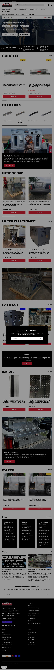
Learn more (14, 1)
